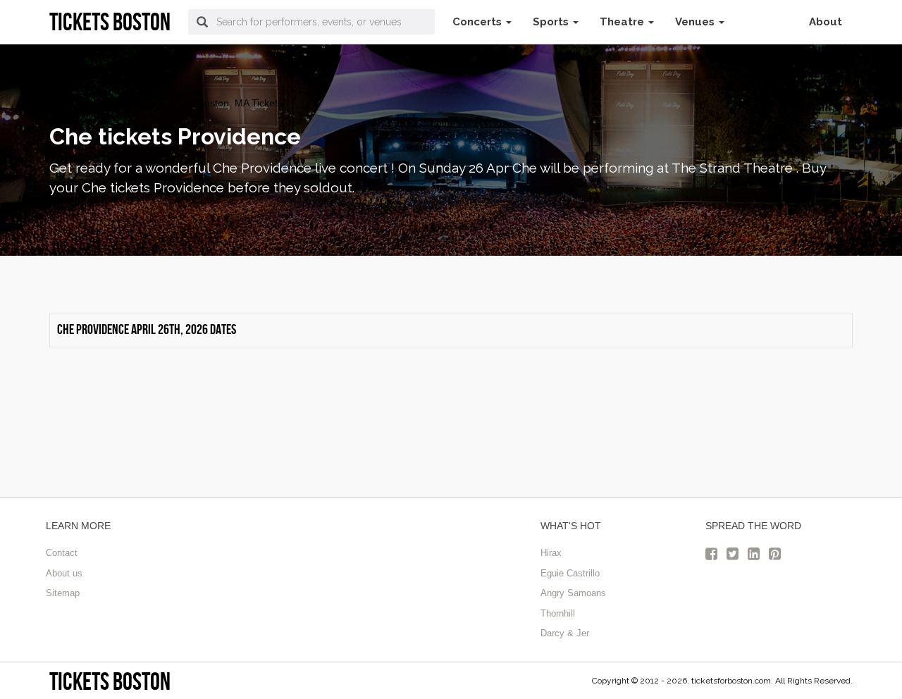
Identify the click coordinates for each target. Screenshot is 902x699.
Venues (696, 22)
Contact (62, 553)
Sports (552, 22)
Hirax (551, 553)
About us (64, 573)
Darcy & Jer (564, 633)
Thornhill (557, 613)
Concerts (478, 22)
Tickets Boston (110, 681)
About (825, 22)
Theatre (623, 22)
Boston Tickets (81, 103)
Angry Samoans (573, 593)
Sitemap (63, 593)
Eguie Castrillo (570, 573)
